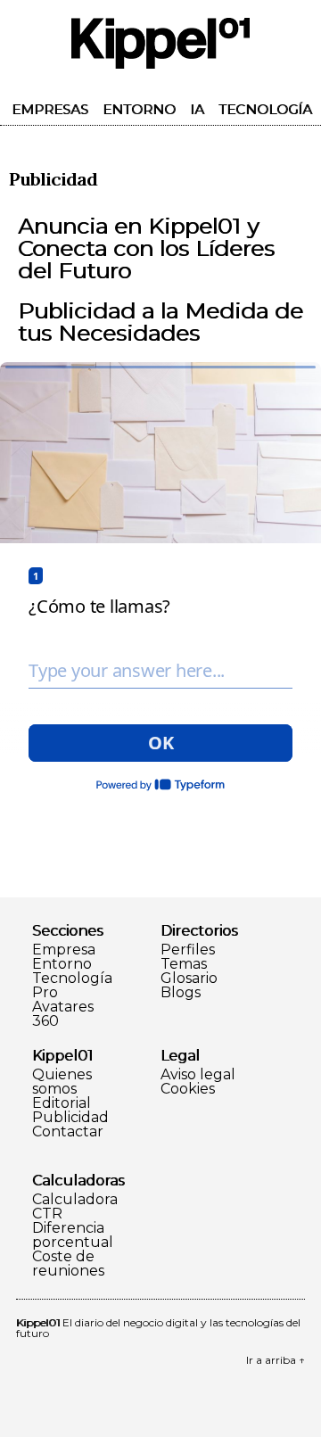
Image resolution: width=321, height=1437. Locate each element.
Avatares (63, 1007)
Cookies (187, 1089)
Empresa (63, 950)
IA (197, 109)
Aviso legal (197, 1075)
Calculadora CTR (75, 1207)
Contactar (67, 1132)
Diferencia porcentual (72, 1235)
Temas (183, 964)
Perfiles (187, 950)
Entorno (139, 109)
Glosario (189, 978)
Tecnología (265, 109)
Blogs (180, 993)
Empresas (50, 109)
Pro (45, 993)
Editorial (61, 1103)
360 (45, 1021)
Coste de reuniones (68, 1264)
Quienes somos (62, 1082)
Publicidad (70, 1118)
